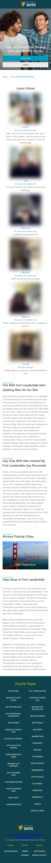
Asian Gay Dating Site (37, 698)
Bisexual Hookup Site (13, 730)
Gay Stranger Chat (13, 773)
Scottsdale (37, 722)
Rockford (37, 790)
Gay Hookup (13, 722)
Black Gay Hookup (13, 738)
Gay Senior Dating (13, 782)
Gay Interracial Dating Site (13, 714)
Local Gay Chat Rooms (13, 746)
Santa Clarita (37, 810)
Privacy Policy (39, 855)
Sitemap (25, 855)
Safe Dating (39, 851)
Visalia (37, 804)
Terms (25, 851)
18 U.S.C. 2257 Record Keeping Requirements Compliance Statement (25, 836)
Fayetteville (37, 777)
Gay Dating (13, 691)
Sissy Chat (13, 797)
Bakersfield (37, 736)
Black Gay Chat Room (13, 698)
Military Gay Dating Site (38, 708)
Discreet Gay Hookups (13, 764)
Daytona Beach (37, 716)
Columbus (37, 783)
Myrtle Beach (37, 763)
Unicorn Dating (13, 804)
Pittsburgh (37, 756)
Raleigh (37, 750)
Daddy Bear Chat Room (14, 755)
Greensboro (37, 770)
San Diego (37, 729)
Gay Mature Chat (13, 707)
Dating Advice (11, 851)
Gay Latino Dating (37, 691)
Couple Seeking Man (13, 789)
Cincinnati (37, 743)
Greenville (37, 797)
